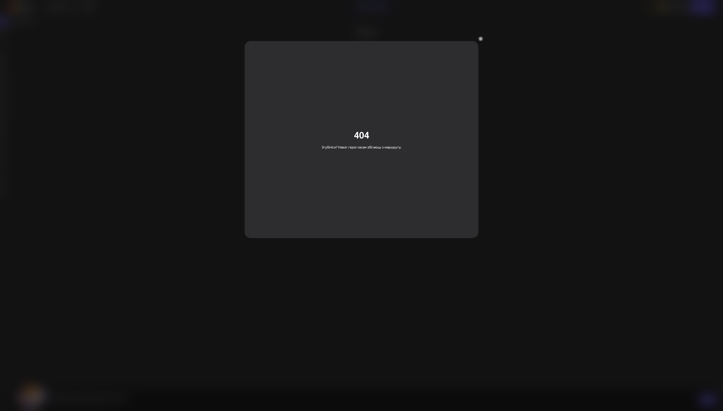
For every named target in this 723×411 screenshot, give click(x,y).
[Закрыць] (480, 39)
